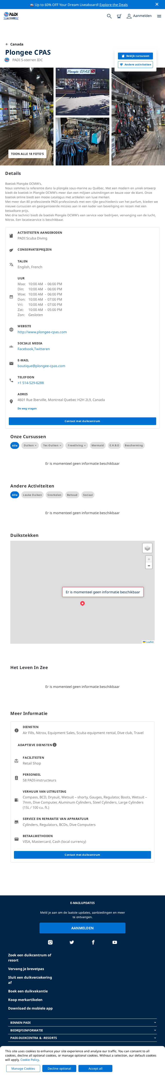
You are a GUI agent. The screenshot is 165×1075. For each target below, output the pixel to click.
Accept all (95, 1068)
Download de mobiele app (30, 1008)
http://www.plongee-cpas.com (42, 332)
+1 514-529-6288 (31, 382)
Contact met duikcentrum (82, 421)
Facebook (25, 349)
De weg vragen (27, 408)
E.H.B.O (114, 445)
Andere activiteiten (138, 64)
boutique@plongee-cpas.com (41, 365)
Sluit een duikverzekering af (30, 980)
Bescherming (134, 445)
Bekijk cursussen (138, 56)
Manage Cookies (23, 1068)
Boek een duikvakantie (28, 991)
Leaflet (149, 641)
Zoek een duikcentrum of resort (29, 958)
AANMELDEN (82, 928)
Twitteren (42, 349)
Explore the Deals (113, 4)
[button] (82, 603)
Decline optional (59, 1068)
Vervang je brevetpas (26, 968)
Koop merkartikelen (25, 999)
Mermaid (98, 445)
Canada (16, 44)
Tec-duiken (50, 445)
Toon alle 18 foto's (27, 154)
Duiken (29, 445)
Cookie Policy (29, 1060)
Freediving (75, 445)
